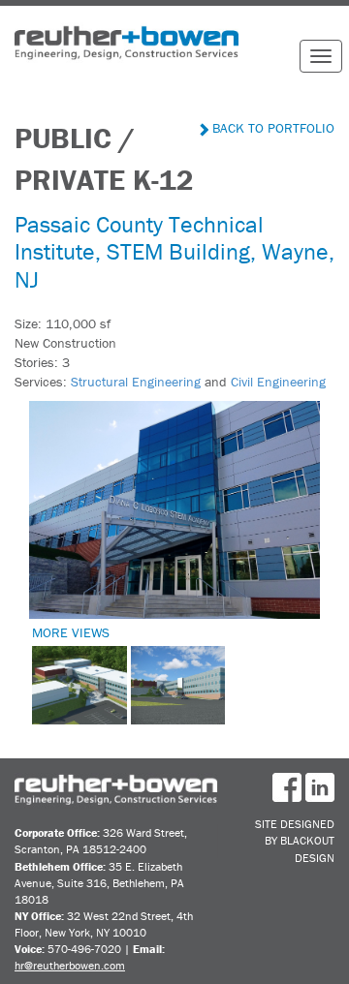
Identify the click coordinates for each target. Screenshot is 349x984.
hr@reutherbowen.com (70, 965)
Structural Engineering (136, 381)
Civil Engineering (278, 381)
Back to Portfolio (271, 128)
